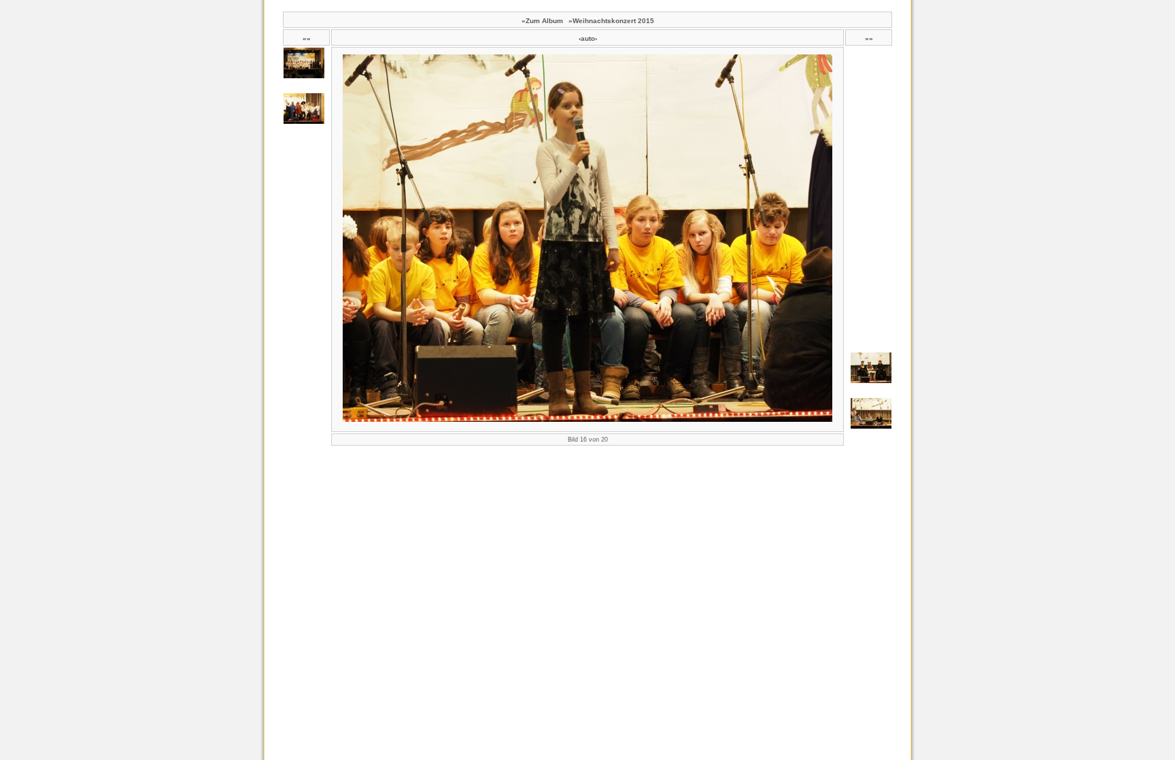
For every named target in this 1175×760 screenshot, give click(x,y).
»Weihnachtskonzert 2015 (611, 20)
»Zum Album (542, 20)
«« (307, 38)
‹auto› (588, 38)
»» (869, 38)
